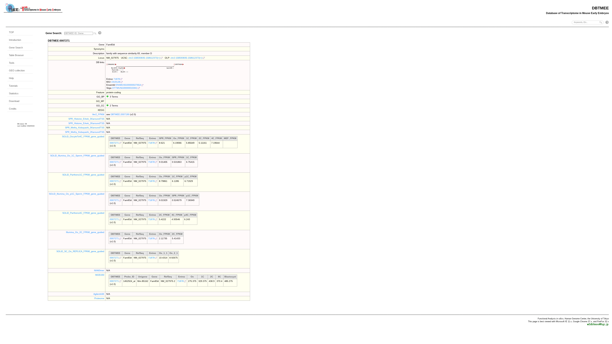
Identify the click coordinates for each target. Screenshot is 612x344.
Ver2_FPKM (98, 114)
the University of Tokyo (598, 318)
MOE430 (99, 275)
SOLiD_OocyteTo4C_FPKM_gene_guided (83, 136)
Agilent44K (98, 294)
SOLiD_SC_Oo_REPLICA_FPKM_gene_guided (80, 251)
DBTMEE (600, 8)
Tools (11, 62)
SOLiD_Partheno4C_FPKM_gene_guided (83, 213)
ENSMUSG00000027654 (128, 85)
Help (11, 78)
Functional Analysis (550, 318)
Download (14, 101)
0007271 (114, 143)
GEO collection (17, 70)
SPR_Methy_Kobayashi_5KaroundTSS (84, 127)
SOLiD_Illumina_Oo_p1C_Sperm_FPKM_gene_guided (76, 194)
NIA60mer (99, 270)
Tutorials (13, 85)
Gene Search (16, 47)
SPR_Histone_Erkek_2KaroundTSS (86, 123)
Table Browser (16, 55)
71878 (116, 79)
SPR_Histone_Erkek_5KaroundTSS (86, 119)
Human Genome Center (575, 318)
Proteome (99, 298)
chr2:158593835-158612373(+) (144, 58)
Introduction (15, 40)
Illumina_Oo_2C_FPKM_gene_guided (85, 232)
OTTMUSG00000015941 (124, 88)
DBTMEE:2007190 (120, 114)
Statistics (13, 93)
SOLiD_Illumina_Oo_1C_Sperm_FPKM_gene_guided (77, 155)
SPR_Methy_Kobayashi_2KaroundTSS (84, 132)
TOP (11, 32)
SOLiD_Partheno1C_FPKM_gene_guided (83, 174)
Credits (12, 108)
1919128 (115, 82)
